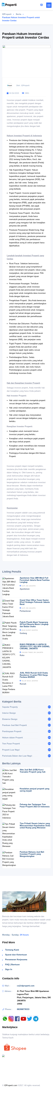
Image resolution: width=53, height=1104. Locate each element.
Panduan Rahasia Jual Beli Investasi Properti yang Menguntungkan (32, 854)
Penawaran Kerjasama (16, 959)
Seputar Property (10, 707)
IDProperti (6, 14)
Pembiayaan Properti (11, 731)
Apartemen (25, 589)
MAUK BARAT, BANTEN (29, 630)
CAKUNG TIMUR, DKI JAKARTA (32, 652)
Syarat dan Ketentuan (16, 954)
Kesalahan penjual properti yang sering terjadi (34, 790)
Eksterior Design (9, 719)
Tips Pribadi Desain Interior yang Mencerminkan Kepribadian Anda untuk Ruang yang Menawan (35, 825)
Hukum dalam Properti (12, 737)
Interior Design (9, 713)
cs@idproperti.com (25, 986)
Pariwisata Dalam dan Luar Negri (17, 756)
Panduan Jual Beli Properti (14, 725)
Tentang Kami (12, 950)
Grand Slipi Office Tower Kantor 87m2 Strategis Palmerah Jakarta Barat (35, 602)
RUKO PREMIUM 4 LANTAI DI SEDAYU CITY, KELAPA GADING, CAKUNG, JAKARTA (35, 646)
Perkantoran (25, 611)
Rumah (23, 684)
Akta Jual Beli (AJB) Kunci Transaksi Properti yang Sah (32, 771)
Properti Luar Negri (11, 750)
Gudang (23, 633)
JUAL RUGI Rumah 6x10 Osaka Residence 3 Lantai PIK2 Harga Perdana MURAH (34, 675)
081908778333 (23, 1009)
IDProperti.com (10, 1085)
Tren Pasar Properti (11, 744)
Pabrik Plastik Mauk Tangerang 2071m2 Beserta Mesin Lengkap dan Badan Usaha (34, 624)
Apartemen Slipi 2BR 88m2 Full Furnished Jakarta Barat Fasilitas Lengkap (35, 580)
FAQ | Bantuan (12, 964)
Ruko (22, 655)
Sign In (8, 969)
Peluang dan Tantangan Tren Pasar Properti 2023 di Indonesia (34, 805)
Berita (18, 14)
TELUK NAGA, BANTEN (29, 681)
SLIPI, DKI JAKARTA (28, 586)
